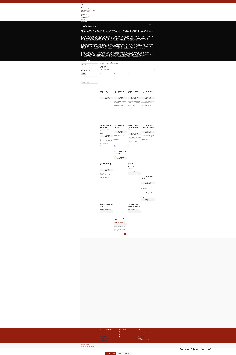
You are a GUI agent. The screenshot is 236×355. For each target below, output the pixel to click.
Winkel (105, 62)
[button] (106, 98)
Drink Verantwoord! (104, 340)
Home (101, 62)
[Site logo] (84, 10)
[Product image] (148, 165)
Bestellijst (83, 2)
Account (101, 334)
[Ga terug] (82, 23)
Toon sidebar (104, 66)
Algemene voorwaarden (104, 338)
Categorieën (84, 29)
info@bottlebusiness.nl (144, 336)
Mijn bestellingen (103, 336)
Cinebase (86, 344)
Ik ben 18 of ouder (111, 353)
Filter (83, 73)
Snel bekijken (101, 88)
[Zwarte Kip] (161, 284)
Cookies (101, 332)
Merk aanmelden (103, 342)
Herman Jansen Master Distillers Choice (133, 127)
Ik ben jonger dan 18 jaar (123, 353)
